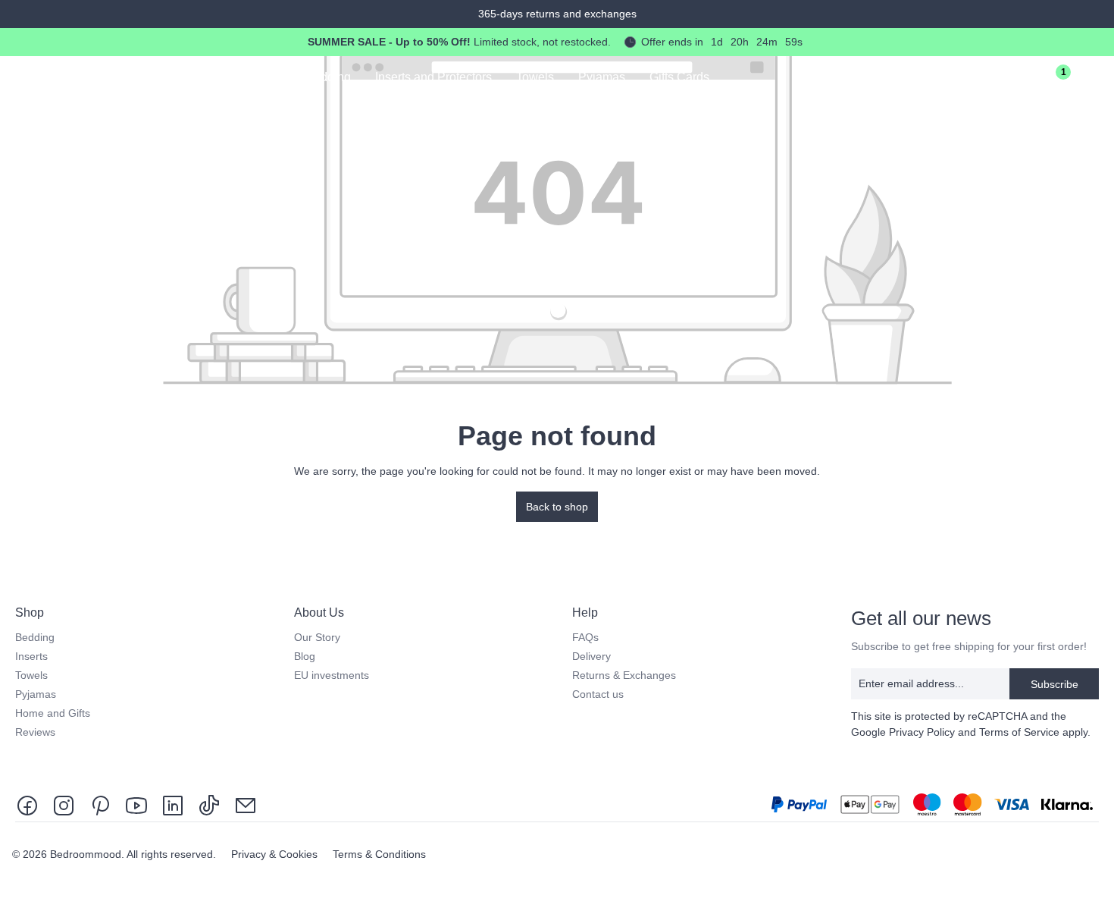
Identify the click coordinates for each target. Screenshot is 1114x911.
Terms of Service (1019, 732)
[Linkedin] (173, 804)
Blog (304, 656)
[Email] (245, 804)
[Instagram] (63, 804)
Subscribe (1054, 684)
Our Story (317, 637)
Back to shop (557, 507)
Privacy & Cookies (276, 854)
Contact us (598, 694)
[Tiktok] (209, 804)
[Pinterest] (100, 804)
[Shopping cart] (1093, 78)
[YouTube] (136, 804)
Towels (31, 675)
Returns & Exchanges (624, 675)
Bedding (35, 637)
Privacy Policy (922, 732)
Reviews (35, 732)
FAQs (585, 637)
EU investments (331, 675)
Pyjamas (35, 694)
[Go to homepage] (84, 76)
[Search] (965, 78)
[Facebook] (30, 804)
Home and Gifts (52, 713)
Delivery (591, 656)
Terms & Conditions (379, 854)
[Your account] (1008, 78)
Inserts (31, 656)
